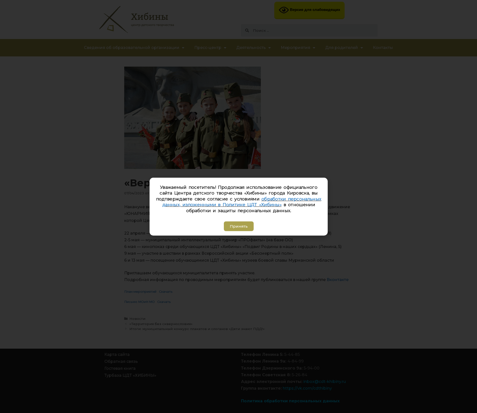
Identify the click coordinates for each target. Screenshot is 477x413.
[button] (238, 226)
